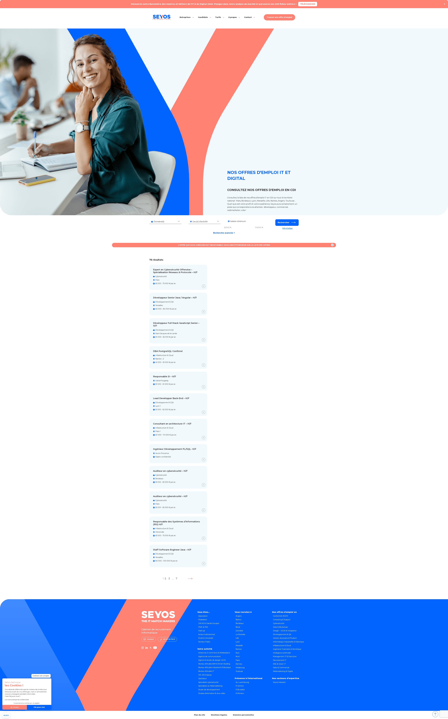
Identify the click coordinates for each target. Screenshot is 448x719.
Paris (238, 660)
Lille (237, 638)
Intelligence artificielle (282, 653)
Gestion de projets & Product (285, 638)
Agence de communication (209, 656)
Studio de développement (209, 690)
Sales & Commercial (281, 668)
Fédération (202, 620)
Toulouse (239, 671)
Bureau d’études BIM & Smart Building (214, 664)
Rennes (239, 664)
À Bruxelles (240, 690)
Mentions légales (219, 715)
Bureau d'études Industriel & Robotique (214, 667)
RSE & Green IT (279, 664)
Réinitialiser (287, 228)
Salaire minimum (238, 221)
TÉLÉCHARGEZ (307, 4)
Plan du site (199, 715)
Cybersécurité (278, 623)
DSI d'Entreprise (205, 675)
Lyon (238, 642)
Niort (238, 656)
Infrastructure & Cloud (282, 645)
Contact (248, 17)
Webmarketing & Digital (283, 671)
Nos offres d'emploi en (284, 612)
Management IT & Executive (284, 656)
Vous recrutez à (243, 612)
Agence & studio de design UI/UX (212, 660)
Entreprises (185, 17)
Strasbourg (240, 668)
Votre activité (204, 649)
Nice (237, 653)
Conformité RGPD (280, 616)
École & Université (205, 638)
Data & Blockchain (280, 627)
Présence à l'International (248, 678)
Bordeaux (239, 623)
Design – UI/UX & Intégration (285, 631)
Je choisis (14, 707)
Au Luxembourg (242, 682)
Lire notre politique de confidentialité (17, 699)
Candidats (203, 17)
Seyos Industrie (279, 682)
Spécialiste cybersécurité (208, 682)
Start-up (201, 631)
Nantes (239, 649)
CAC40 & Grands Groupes (208, 623)
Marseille (239, 645)
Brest (238, 627)
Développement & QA (282, 634)
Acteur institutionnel (206, 634)
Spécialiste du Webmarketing (210, 686)
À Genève (240, 686)
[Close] (444, 4)
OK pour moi (39, 707)
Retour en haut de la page (435, 714)
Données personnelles (243, 715)
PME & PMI (203, 627)
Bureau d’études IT (206, 671)
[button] (6, 715)
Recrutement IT (279, 660)
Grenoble (239, 631)
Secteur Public (204, 642)
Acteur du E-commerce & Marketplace (214, 653)
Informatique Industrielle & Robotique (288, 642)
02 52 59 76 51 (169, 639)
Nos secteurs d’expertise (285, 678)
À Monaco (240, 693)
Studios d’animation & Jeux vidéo (211, 693)
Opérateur (202, 678)
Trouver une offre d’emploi (279, 17)
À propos (232, 17)
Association (203, 616)
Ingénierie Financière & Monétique (287, 649)
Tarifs (218, 17)
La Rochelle (240, 634)
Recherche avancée (224, 233)
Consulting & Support (281, 620)
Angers (239, 616)
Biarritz (238, 620)
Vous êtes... (203, 612)
